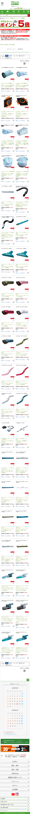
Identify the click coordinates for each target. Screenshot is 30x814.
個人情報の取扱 (4, 807)
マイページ (15, 781)
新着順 (10, 55)
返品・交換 (15, 769)
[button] (28, 63)
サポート (15, 785)
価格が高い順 (8, 57)
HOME (1, 44)
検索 (29, 15)
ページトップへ (28, 680)
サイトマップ (4, 810)
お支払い (15, 761)
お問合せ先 (15, 773)
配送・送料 (15, 765)
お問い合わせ (4, 801)
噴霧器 (23, 18)
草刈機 (11, 18)
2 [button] (26, 63)
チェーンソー (17, 18)
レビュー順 (15, 55)
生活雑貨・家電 (7, 44)
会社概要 (15, 789)
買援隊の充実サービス (15, 777)
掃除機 (13, 44)
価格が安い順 (21, 55)
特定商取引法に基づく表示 (7, 804)
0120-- (18, 9)
